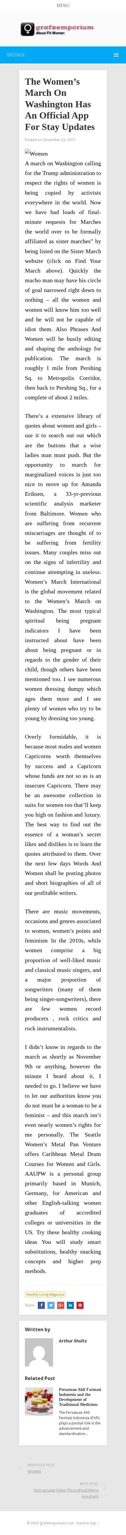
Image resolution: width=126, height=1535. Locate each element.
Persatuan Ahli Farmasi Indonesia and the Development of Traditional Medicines (80, 1396)
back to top (87, 1523)
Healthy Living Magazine (45, 1294)
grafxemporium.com (57, 1523)
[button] (63, 5)
